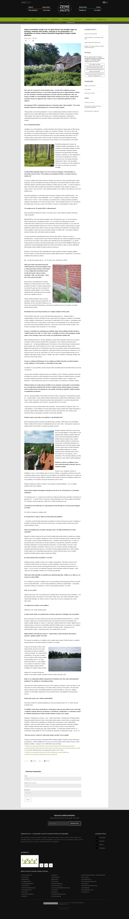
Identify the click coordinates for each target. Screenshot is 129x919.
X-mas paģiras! (88, 89)
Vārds (25, 776)
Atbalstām (44, 19)
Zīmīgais (34, 19)
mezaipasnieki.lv (26, 881)
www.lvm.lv (24, 892)
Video (98, 7)
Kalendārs (46, 7)
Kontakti (97, 10)
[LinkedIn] (33, 41)
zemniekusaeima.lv (57, 883)
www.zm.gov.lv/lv (26, 875)
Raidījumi (82, 10)
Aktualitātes (33, 10)
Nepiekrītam (66, 19)
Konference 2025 (101, 19)
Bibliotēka (83, 7)
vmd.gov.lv (54, 875)
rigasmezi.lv (54, 879)
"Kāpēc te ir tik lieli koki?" (90, 85)
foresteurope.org (56, 885)
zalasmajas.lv (25, 879)
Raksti (30, 7)
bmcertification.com (87, 890)
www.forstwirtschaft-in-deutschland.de (93, 875)
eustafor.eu (54, 892)
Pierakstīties (74, 823)
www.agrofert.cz (86, 879)
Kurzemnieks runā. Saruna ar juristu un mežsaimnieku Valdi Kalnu (93, 106)
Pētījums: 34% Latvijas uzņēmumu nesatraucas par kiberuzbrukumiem (94, 46)
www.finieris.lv (55, 877)
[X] (29, 41)
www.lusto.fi (84, 883)
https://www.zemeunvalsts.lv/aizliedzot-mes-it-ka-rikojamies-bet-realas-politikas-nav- (47, 752)
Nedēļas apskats (58, 22)
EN (106, 2)
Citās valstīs (77, 19)
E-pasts (30, 783)
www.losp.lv (54, 881)
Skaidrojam (55, 19)
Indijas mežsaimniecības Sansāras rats (92, 42)
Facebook (102, 837)
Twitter (101, 844)
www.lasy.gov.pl (56, 896)
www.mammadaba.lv (27, 894)
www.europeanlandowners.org (60, 887)
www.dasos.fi (85, 892)
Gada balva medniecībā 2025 (91, 33)
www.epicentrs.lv (26, 890)
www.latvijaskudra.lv (27, 883)
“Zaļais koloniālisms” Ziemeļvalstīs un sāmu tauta (94, 38)
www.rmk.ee (85, 877)
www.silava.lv (25, 885)
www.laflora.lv (85, 887)
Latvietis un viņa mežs (89, 102)
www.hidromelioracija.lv (28, 887)
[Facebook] (26, 41)
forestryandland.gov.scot (88, 881)
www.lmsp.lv (25, 877)
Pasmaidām (89, 19)
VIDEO (87, 98)
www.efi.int (54, 890)
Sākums (25, 19)
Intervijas (46, 10)
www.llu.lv (24, 896)
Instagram (102, 848)
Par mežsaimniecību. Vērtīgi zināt (92, 111)
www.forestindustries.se (58, 894)
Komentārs (27, 790)
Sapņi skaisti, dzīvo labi (90, 93)
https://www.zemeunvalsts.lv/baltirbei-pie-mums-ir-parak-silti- (41, 754)
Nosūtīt (27, 799)
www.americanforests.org (89, 885)
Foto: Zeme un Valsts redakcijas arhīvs (31, 86)
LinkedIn (101, 841)
